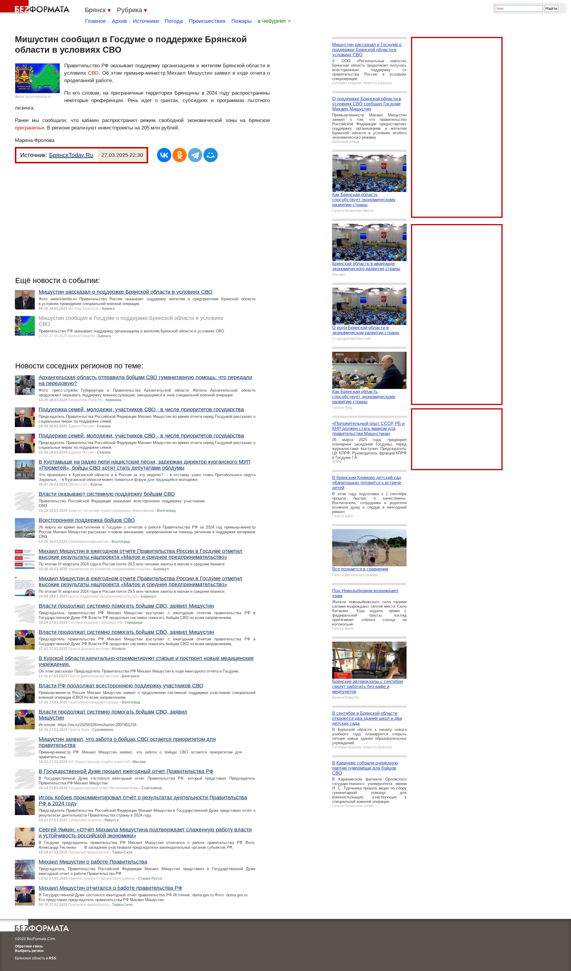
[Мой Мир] (210, 155)
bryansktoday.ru (38, 97)
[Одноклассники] (179, 155)
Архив (119, 21)
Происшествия (207, 21)
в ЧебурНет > (274, 21)
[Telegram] (195, 155)
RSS (52, 958)
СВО (93, 73)
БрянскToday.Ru (71, 155)
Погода (174, 21)
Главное (95, 21)
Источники (146, 21)
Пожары (241, 21)
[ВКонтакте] (164, 155)
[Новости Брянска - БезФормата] (35, 7)
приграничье (29, 128)
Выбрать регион (29, 951)
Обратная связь (29, 946)
